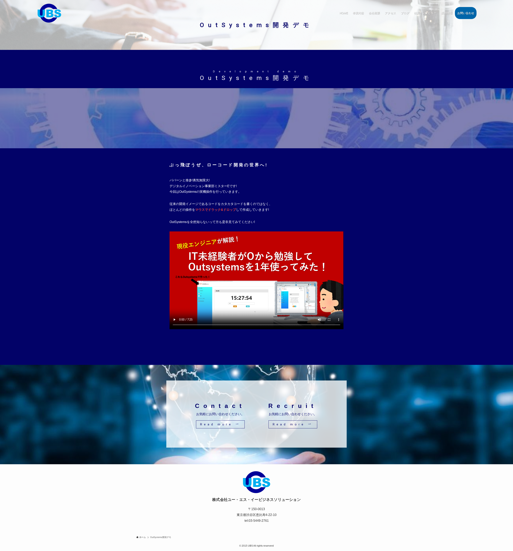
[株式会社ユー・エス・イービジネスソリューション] (49, 13)
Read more (217, 424)
